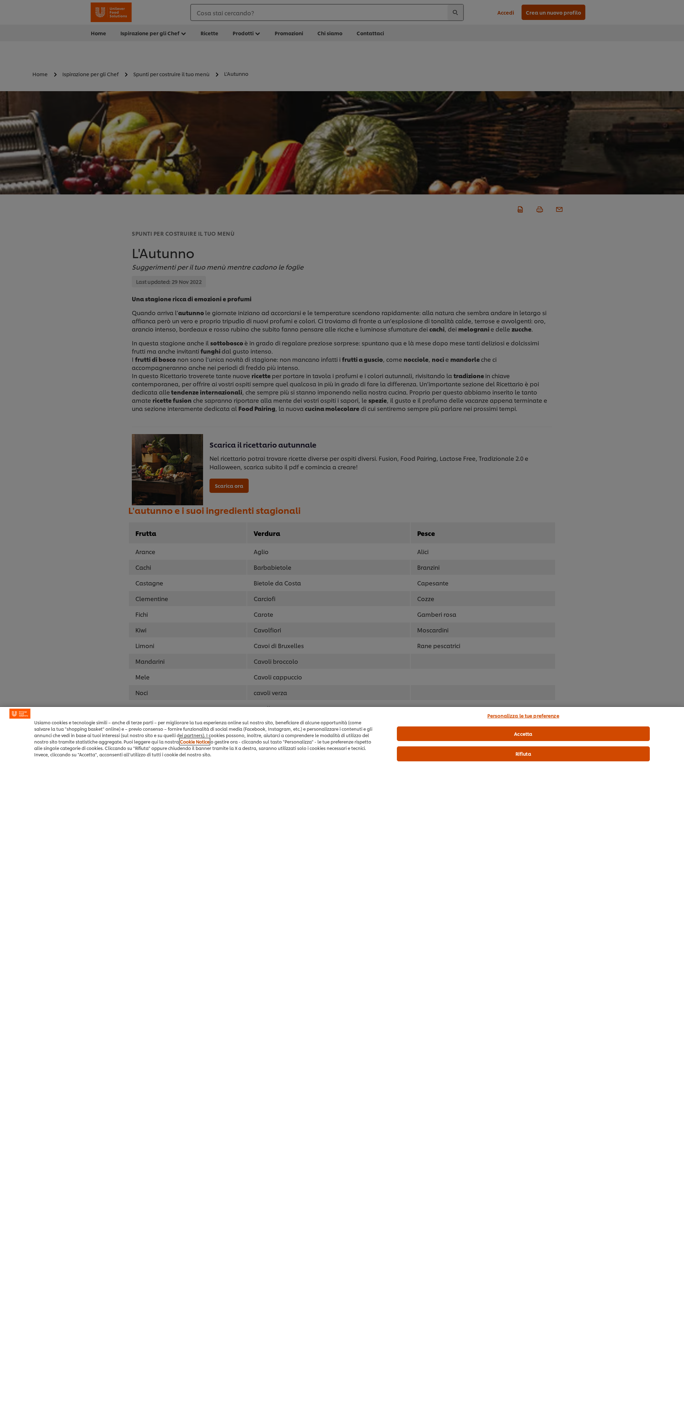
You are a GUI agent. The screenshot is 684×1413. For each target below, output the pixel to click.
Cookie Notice (194, 742)
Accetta (523, 733)
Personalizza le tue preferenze (523, 715)
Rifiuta (523, 753)
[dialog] (342, 1059)
